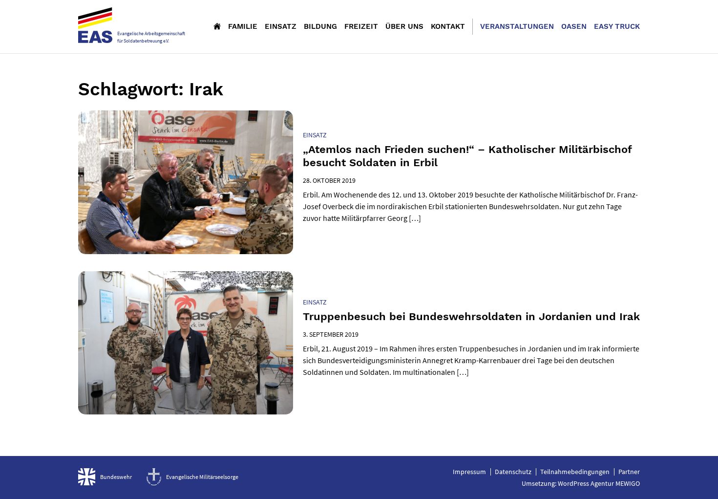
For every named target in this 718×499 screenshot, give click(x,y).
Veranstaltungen (517, 26)
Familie (242, 26)
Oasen (574, 26)
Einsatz (280, 26)
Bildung (320, 26)
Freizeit (361, 26)
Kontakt (448, 26)
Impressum (469, 471)
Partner (629, 471)
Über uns (404, 26)
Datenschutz (513, 471)
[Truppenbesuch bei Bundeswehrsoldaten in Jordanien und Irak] (185, 342)
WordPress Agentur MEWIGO (599, 483)
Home (217, 26)
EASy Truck (617, 26)
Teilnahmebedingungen (575, 471)
